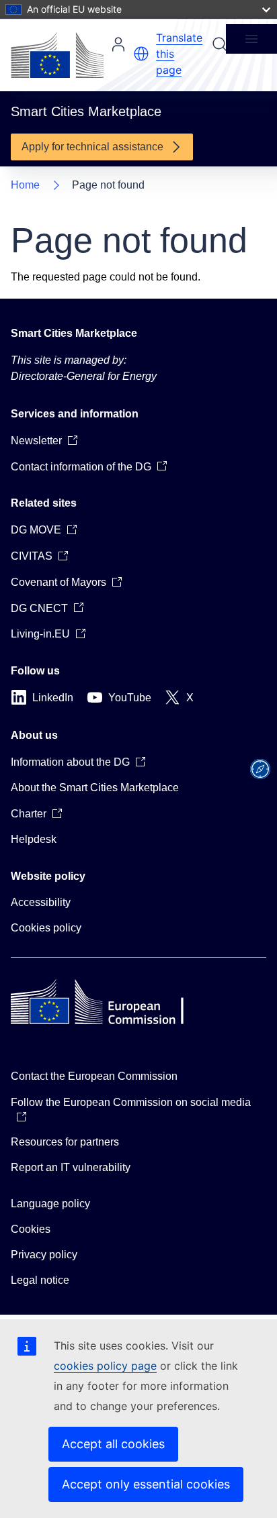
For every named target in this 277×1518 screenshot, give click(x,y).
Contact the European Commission (94, 1076)
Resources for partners (65, 1142)
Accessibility (41, 902)
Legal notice (40, 1280)
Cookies (30, 1229)
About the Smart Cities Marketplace (95, 787)
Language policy (50, 1203)
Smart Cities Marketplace (74, 333)
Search (220, 44)
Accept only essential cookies (146, 1484)
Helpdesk (33, 839)
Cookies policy (46, 927)
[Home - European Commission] (57, 55)
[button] (141, 54)
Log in (118, 44)
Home (25, 185)
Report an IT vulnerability (70, 1167)
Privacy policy (44, 1254)
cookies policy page (105, 1365)
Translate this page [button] (179, 54)
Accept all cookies (113, 1444)
